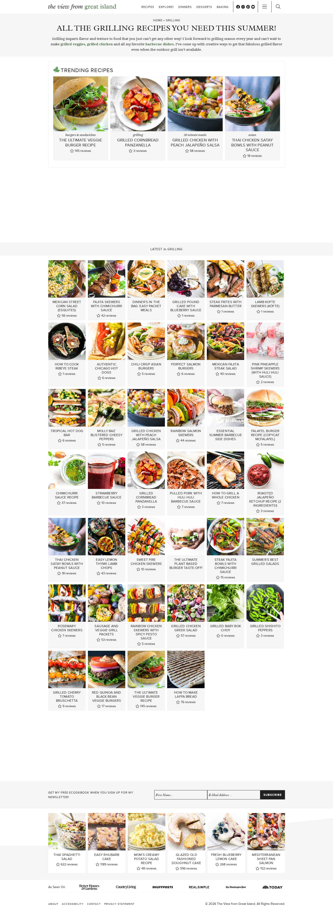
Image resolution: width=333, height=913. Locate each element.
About (53, 904)
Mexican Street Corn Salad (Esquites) (67, 306)
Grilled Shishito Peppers (265, 628)
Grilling (138, 135)
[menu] (264, 6)
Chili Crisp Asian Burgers (146, 366)
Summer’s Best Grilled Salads (265, 562)
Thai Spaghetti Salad (66, 857)
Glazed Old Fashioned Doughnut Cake (186, 859)
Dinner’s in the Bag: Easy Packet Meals (146, 306)
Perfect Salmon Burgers (185, 366)
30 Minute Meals (195, 135)
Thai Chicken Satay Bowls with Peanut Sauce (252, 145)
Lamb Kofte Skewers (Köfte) (265, 304)
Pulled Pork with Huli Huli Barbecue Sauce (186, 497)
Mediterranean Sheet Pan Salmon (266, 859)
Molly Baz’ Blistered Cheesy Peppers (106, 435)
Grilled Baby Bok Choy (225, 628)
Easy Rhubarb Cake (106, 857)
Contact (94, 904)
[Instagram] (243, 6)
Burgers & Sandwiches (80, 135)
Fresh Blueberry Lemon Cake (226, 857)
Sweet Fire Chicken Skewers (146, 562)
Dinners (185, 6)
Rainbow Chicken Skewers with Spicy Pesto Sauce (146, 632)
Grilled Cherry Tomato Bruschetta (67, 696)
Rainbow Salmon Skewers (186, 433)
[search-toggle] (278, 6)
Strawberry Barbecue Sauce (106, 495)
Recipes (147, 6)
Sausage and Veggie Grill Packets (106, 630)
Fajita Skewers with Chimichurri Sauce (106, 306)
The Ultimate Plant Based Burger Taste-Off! (185, 564)
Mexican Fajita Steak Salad (225, 366)
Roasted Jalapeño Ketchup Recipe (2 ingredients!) (265, 499)
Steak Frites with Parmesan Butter (226, 304)
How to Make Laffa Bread (186, 694)
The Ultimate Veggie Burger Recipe (80, 142)
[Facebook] (238, 6)
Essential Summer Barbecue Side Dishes (225, 435)
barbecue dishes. (160, 44)
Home (157, 20)
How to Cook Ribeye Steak (67, 366)
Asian (252, 135)
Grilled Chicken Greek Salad (185, 628)
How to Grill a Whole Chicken (225, 495)
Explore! (166, 6)
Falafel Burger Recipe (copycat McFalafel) (265, 435)
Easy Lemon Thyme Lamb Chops (106, 564)
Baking (223, 6)
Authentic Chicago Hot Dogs (106, 368)
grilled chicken (100, 44)
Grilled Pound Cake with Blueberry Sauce (185, 306)
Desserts (204, 6)
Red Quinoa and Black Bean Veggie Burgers (106, 696)
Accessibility (73, 904)
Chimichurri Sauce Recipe (67, 495)
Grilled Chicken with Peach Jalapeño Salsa (195, 142)
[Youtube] (253, 6)
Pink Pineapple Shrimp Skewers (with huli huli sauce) (265, 370)
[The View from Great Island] (82, 7)
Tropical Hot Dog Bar (67, 433)
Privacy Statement (119, 904)
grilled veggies (72, 44)
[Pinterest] (248, 6)
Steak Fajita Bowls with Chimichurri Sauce (226, 566)
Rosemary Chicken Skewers (66, 628)
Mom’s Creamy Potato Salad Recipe (146, 859)
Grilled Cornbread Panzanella (138, 142)
